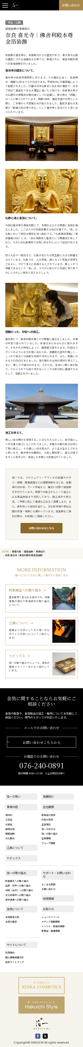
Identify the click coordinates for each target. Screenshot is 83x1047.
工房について (15, 848)
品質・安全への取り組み (18, 885)
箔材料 (8, 815)
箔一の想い (14, 796)
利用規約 (10, 952)
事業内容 (12, 807)
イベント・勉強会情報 (53, 926)
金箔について (15, 909)
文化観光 (10, 838)
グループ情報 (48, 843)
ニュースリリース (50, 917)
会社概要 (48, 807)
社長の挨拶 (47, 819)
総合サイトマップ (14, 962)
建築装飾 (10, 833)
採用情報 (48, 898)
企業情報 (46, 838)
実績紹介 (48, 796)
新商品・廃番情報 (51, 930)
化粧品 (8, 824)
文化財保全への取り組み (18, 895)
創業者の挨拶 (48, 815)
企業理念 (46, 824)
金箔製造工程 (12, 917)
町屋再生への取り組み (16, 881)
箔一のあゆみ (48, 829)
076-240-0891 (41, 765)
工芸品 (8, 819)
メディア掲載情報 (51, 921)
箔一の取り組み (50, 833)
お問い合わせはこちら (41, 528)
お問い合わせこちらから (42, 742)
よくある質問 (48, 884)
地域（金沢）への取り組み (19, 890)
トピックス (14, 858)
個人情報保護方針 (14, 957)
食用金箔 (10, 829)
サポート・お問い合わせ (57, 874)
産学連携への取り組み (16, 899)
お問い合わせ (48, 889)
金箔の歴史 (11, 921)
